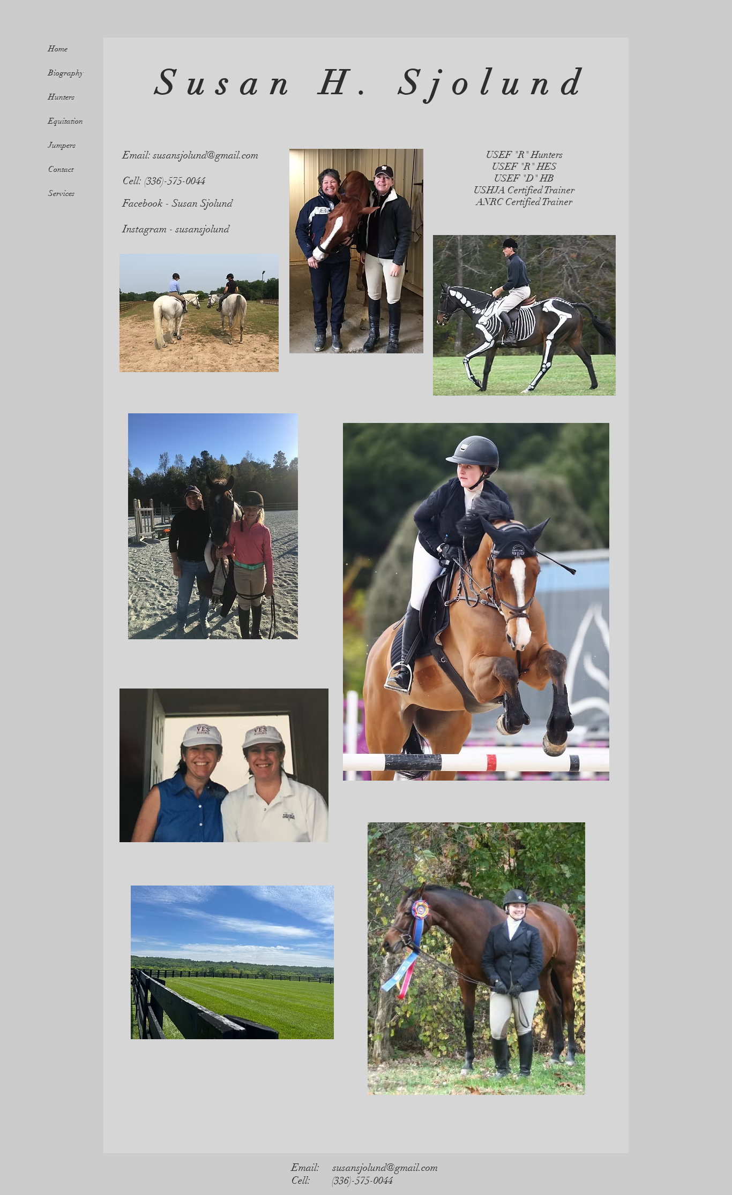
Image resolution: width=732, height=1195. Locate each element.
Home (58, 49)
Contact (60, 169)
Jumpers (62, 145)
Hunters (61, 97)
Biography (66, 73)
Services (61, 193)
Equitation (65, 121)
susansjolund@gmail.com (205, 155)
